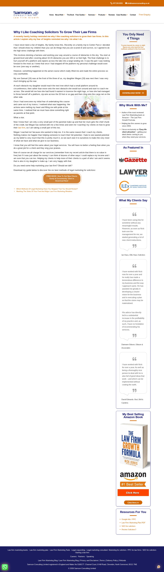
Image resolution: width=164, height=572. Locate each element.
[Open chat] (158, 566)
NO (94, 290)
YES (75, 290)
